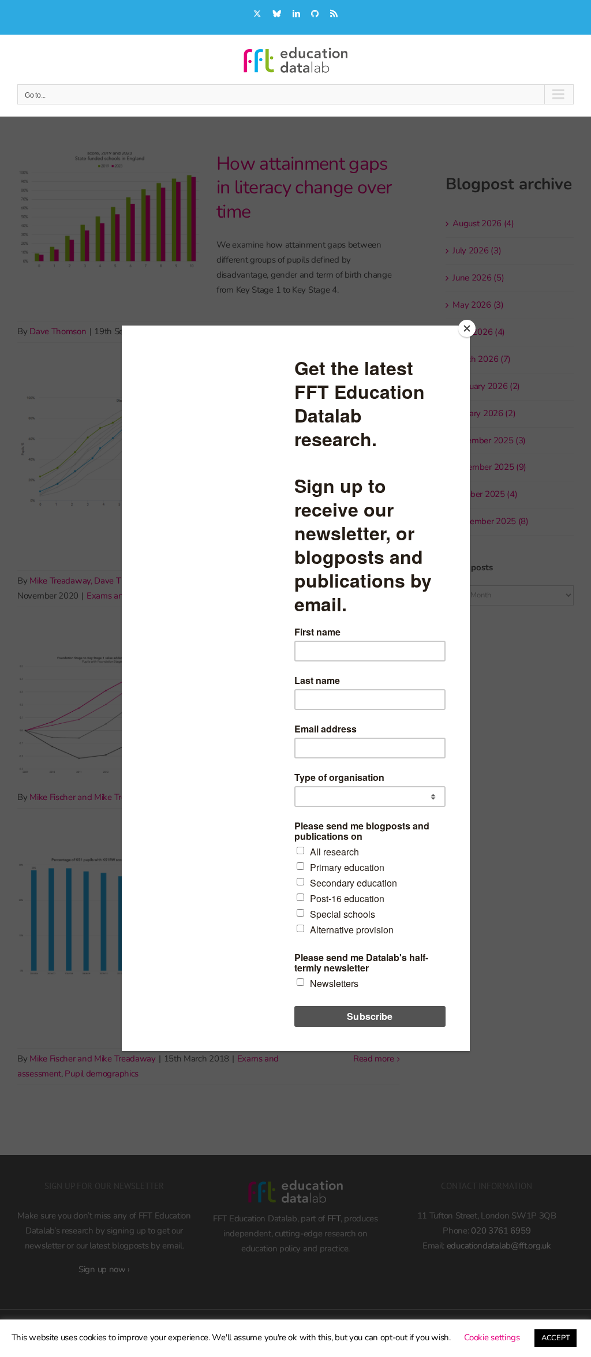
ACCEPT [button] (555, 1338)
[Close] (467, 328)
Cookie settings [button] (492, 1337)
